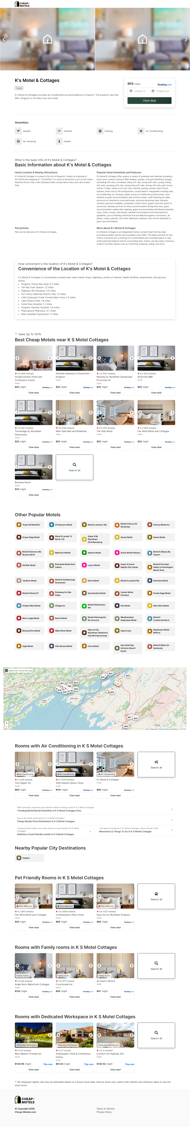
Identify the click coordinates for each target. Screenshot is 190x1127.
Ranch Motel (61, 618)
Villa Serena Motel (63, 646)
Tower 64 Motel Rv (31, 525)
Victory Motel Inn (161, 525)
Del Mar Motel (28, 565)
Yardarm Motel (29, 580)
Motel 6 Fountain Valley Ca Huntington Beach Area (163, 567)
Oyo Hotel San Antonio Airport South (128, 648)
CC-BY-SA (182, 729)
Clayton (26, 858)
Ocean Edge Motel (31, 537)
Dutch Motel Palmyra (130, 552)
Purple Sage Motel (162, 593)
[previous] (17, 358)
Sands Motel (126, 537)
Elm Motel (125, 605)
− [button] (6, 726)
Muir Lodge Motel (30, 618)
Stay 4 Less (126, 630)
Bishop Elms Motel (31, 630)
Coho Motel (93, 646)
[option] (33, 358)
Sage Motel (27, 646)
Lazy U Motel (94, 565)
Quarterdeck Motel (97, 593)
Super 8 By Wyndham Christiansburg (95, 539)
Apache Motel (94, 552)
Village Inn (60, 605)
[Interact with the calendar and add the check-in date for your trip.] (131, 91)
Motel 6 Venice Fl (30, 593)
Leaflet (147, 729)
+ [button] (6, 723)
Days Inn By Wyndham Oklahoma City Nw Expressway (98, 633)
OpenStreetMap (164, 729)
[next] (50, 358)
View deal (149, 100)
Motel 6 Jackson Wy (97, 525)
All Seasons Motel (63, 525)
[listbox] (33, 358)
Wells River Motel (63, 630)
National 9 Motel (63, 552)
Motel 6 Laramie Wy (130, 580)
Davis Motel (93, 580)
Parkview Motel (160, 580)
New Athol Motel (161, 605)
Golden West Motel (31, 605)
